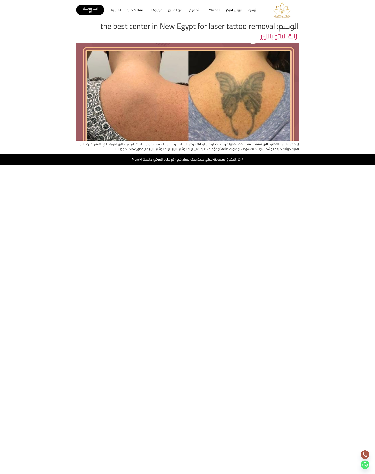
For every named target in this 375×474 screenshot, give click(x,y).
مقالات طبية (135, 10)
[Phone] (365, 454)
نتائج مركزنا (194, 10)
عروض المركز (234, 10)
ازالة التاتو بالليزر (280, 36)
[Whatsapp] (365, 465)
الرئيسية (253, 10)
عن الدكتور (175, 10)
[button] (213, 9)
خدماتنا (215, 10)
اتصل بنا (116, 10)
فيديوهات (155, 10)
